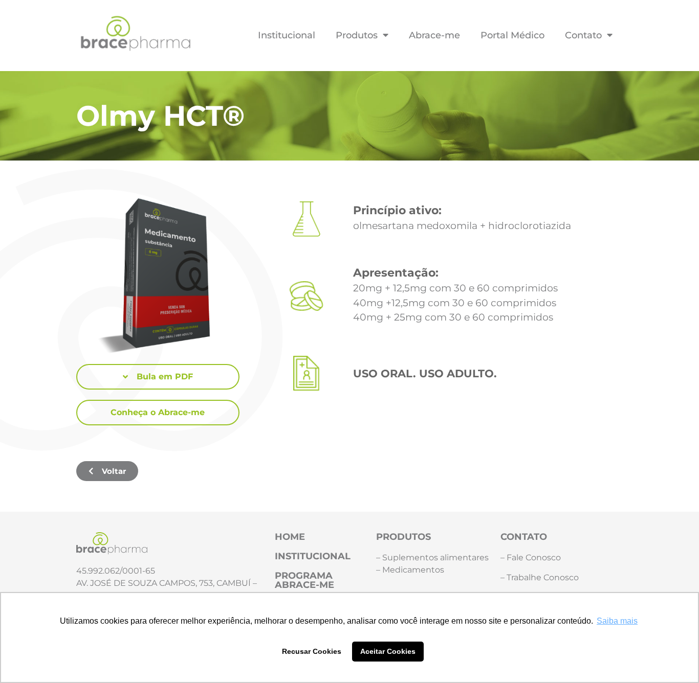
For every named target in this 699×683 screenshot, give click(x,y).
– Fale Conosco (530, 557)
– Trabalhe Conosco (539, 577)
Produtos (357, 35)
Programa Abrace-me (304, 580)
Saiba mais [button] (617, 621)
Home (290, 536)
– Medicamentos (410, 570)
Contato (583, 35)
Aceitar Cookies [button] (388, 651)
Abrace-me (434, 35)
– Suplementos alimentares (432, 557)
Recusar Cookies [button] (311, 651)
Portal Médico (512, 35)
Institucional (286, 35)
